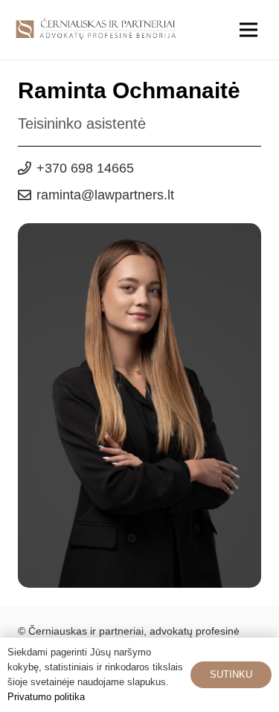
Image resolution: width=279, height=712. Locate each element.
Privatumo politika (46, 696)
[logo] (96, 30)
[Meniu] (248, 29)
